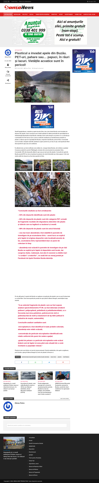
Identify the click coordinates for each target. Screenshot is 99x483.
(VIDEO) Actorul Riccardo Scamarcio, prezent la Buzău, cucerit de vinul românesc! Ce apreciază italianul (62, 387)
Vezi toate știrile (64, 398)
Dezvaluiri (17, 14)
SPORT (61, 14)
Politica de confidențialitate (25, 1)
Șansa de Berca (33, 475)
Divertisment (69, 14)
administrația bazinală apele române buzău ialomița (35, 357)
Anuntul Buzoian (9, 18)
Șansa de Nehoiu (33, 469)
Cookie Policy (14, 1)
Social (31, 14)
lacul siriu (53, 357)
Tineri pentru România (42, 14)
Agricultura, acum (89, 14)
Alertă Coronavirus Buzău (36, 443)
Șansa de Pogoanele (34, 472)
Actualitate (8, 14)
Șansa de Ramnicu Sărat (35, 466)
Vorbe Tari (78, 14)
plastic (59, 357)
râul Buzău (66, 357)
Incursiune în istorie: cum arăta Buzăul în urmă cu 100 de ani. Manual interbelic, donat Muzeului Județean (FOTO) (28, 388)
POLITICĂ (24, 14)
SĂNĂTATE (54, 14)
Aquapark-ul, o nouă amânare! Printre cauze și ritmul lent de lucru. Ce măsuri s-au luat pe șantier (10, 387)
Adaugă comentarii (8, 75)
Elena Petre (8, 57)
